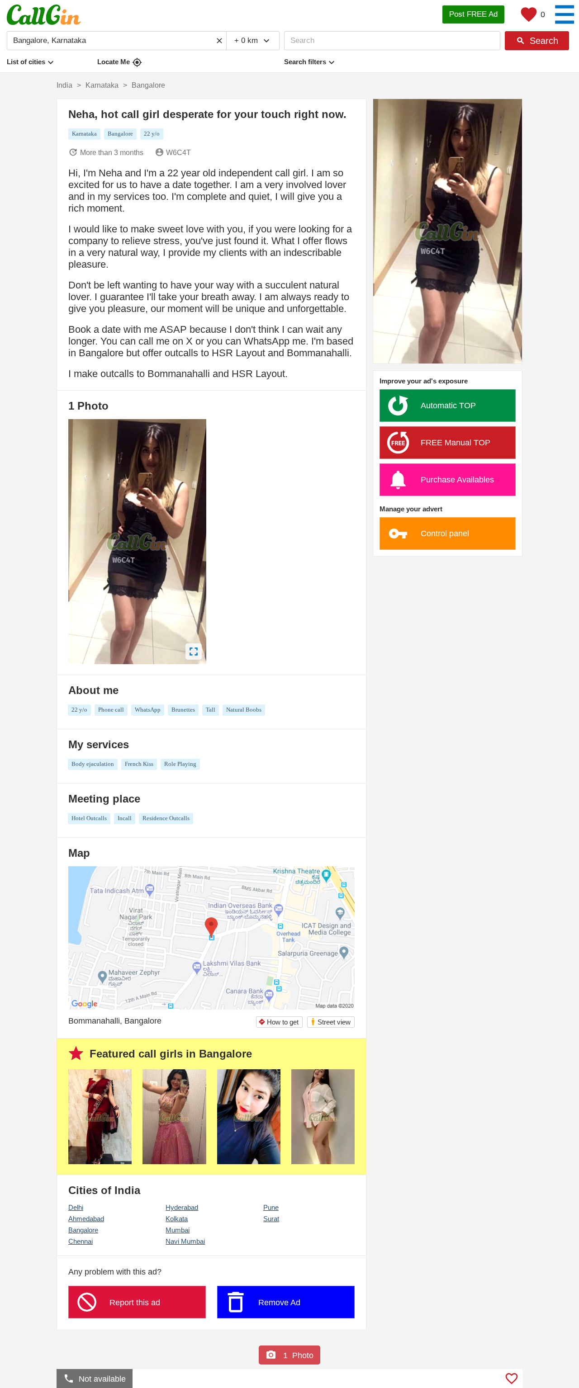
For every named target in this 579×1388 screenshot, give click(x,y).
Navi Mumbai (185, 1241)
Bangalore (83, 1230)
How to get (278, 1022)
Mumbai (178, 1230)
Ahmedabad (86, 1219)
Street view (330, 1021)
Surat (271, 1219)
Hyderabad (182, 1207)
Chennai (80, 1241)
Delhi (75, 1207)
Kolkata (177, 1219)
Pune (271, 1207)
